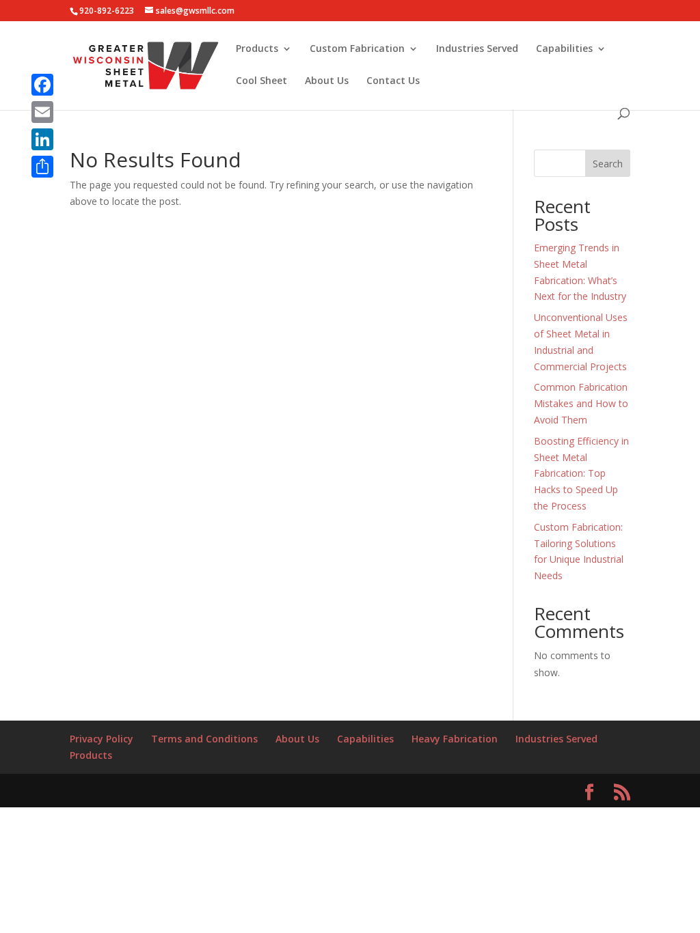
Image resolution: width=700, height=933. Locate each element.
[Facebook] (42, 84)
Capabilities (564, 49)
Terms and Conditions (204, 738)
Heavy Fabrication (455, 738)
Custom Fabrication (357, 49)
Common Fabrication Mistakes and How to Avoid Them (581, 403)
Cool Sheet (261, 81)
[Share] (42, 166)
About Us (327, 81)
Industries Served (477, 49)
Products (257, 49)
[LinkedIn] (42, 139)
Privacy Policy (101, 738)
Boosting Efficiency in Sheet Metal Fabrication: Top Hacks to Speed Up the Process (581, 473)
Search (608, 163)
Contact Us (393, 81)
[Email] (42, 112)
